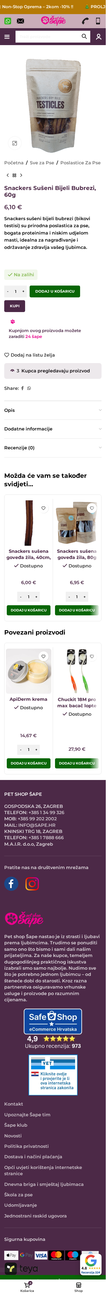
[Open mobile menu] (7, 36)
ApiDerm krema (28, 699)
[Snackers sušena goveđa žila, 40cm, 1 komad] (28, 523)
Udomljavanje (20, 1205)
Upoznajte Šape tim (27, 1114)
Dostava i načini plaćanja (33, 1156)
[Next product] (21, 175)
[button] (28, 610)
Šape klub (15, 1125)
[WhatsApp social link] (29, 388)
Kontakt (13, 1104)
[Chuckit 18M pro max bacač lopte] (77, 671)
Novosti (13, 1136)
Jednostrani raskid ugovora (35, 1216)
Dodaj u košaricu (54, 291)
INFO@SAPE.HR (37, 825)
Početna (14, 162)
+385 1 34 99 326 (46, 812)
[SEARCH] (84, 37)
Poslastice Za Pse (80, 162)
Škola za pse (18, 1194)
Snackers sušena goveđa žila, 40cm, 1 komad (28, 558)
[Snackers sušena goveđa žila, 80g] (77, 523)
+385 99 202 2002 (37, 818)
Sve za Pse (42, 162)
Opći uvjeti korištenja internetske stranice (43, 1170)
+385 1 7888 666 (46, 837)
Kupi (14, 306)
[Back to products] (14, 175)
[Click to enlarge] (14, 143)
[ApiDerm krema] (28, 671)
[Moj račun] (98, 36)
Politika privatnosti (26, 1146)
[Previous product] (7, 175)
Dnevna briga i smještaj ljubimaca (44, 1184)
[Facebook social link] (22, 388)
